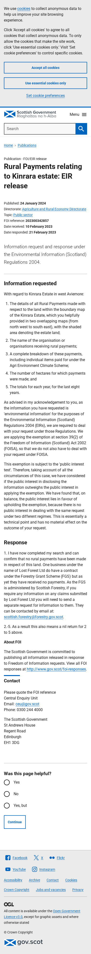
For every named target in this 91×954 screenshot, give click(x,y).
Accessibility (13, 880)
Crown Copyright (16, 890)
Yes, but (20, 805)
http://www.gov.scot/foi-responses (56, 669)
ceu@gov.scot (27, 704)
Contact (53, 880)
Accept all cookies (45, 68)
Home (8, 145)
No (16, 794)
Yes (17, 782)
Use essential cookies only (45, 83)
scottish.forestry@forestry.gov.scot (33, 617)
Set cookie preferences (45, 95)
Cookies (71, 880)
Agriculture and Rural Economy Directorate (54, 209)
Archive (34, 880)
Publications (27, 145)
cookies (23, 8)
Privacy (77, 890)
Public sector (23, 215)
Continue (15, 822)
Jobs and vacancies (51, 890)
